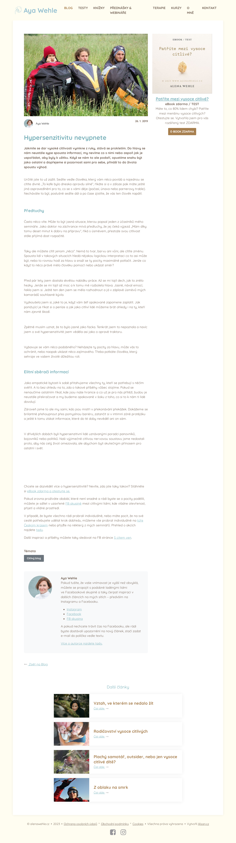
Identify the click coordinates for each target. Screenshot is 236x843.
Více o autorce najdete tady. (82, 643)
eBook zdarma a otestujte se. (48, 491)
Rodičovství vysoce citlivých (121, 731)
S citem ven (122, 537)
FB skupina (75, 619)
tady (39, 530)
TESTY (83, 8)
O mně (190, 10)
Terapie (159, 8)
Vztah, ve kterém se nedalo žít (123, 703)
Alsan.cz (203, 824)
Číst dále (99, 708)
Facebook (74, 614)
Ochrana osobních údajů (80, 824)
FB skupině (73, 503)
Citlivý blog (34, 558)
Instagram (74, 609)
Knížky (99, 8)
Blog (68, 8)
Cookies (138, 824)
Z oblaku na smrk (111, 787)
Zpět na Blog (38, 664)
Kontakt (209, 8)
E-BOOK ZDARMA (182, 131)
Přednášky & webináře (120, 10)
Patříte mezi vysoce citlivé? (182, 98)
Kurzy (176, 8)
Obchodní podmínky (115, 824)
